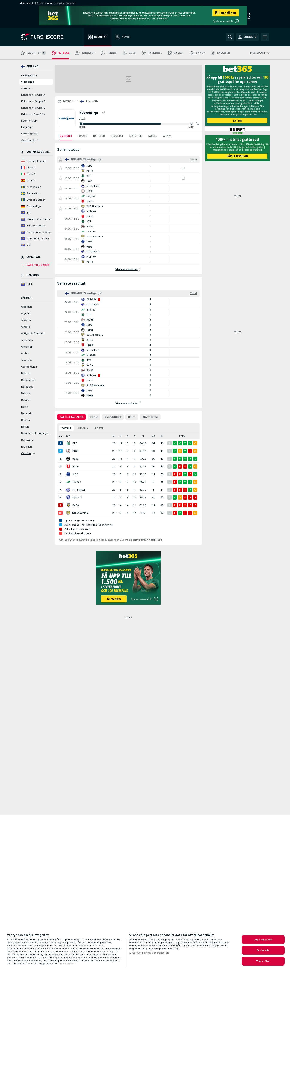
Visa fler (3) (28, 140)
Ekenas (76, 482)
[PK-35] (68, 451)
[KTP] (68, 443)
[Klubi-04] (68, 497)
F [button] (134, 436)
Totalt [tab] (66, 428)
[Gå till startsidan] (45, 37)
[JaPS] (68, 474)
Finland (92, 101)
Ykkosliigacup (29, 133)
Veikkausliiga (29, 75)
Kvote (82, 135)
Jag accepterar (263, 939)
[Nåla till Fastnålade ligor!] (103, 112)
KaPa (75, 505)
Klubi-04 (77, 497)
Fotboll (69, 101)
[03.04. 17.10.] (139, 123)
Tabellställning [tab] (71, 416)
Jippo (75, 466)
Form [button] (182, 436)
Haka (75, 458)
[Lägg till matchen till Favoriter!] (60, 168)
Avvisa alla (263, 950)
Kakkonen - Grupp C (33, 107)
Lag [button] (68, 436)
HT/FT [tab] (132, 416)
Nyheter (99, 135)
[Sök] (230, 37)
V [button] (120, 436)
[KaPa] (68, 505)
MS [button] (153, 436)
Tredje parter (66, 963)
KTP (74, 443)
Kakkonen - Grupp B (33, 101)
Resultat (117, 135)
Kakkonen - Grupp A (33, 95)
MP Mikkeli (78, 489)
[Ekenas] (68, 482)
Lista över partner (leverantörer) (149, 952)
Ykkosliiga (27, 82)
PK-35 (75, 451)
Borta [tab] (99, 428)
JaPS (75, 474)
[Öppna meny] (265, 37)
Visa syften (263, 961)
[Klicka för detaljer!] (128, 168)
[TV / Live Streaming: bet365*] (183, 168)
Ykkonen (26, 88)
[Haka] (68, 459)
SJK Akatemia (80, 513)
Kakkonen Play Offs (33, 114)
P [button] (161, 436)
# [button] (59, 436)
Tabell (152, 135)
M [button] (114, 436)
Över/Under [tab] (113, 416)
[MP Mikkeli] (68, 490)
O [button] (127, 436)
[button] (197, 123)
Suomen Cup (29, 120)
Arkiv (167, 135)
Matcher (135, 135)
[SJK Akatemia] (68, 513)
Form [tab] (94, 416)
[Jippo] (68, 466)
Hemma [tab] (83, 428)
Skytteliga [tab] (150, 416)
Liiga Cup (27, 127)
